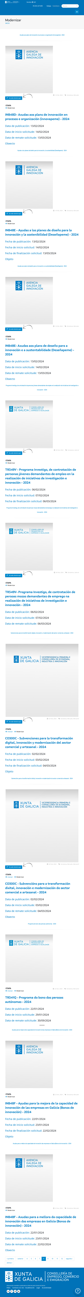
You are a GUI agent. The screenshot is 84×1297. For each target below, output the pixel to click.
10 (52, 1259)
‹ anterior (20, 1259)
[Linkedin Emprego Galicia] (8, 1291)
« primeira (10, 1259)
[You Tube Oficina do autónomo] (18, 1291)
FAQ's (8, 1288)
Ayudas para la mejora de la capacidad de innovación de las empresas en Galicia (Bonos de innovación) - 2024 (42, 1030)
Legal (38, 1288)
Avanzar (10, 731)
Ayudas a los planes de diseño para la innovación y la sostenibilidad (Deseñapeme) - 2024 (42, 150)
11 (57, 1259)
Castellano (55, 6)
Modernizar (11, 108)
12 (62, 1259)
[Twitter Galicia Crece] (15, 1291)
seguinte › (69, 1259)
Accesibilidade (46, 1288)
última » (9, 1263)
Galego (48, 6)
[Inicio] (20, 2)
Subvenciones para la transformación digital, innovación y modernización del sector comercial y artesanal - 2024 (42, 633)
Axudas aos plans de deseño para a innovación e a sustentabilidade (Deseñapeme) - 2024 (42, 266)
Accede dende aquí (15, 98)
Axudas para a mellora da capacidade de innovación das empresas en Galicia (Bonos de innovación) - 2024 (42, 1143)
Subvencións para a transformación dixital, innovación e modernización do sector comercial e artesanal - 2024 (42, 778)
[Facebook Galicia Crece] (11, 1291)
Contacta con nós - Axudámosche (23, 1288)
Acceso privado (38, 6)
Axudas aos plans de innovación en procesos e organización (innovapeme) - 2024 (42, 35)
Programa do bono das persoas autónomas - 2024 (42, 924)
